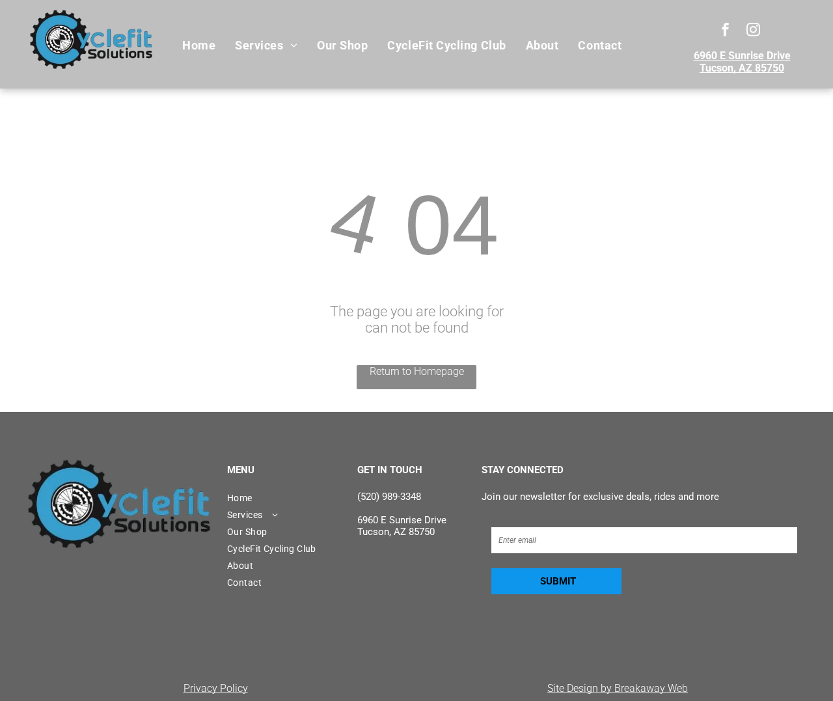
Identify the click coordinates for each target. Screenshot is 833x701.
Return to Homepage (417, 371)
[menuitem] (198, 46)
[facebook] (725, 31)
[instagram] (753, 31)
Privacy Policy (216, 688)
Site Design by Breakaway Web (617, 688)
